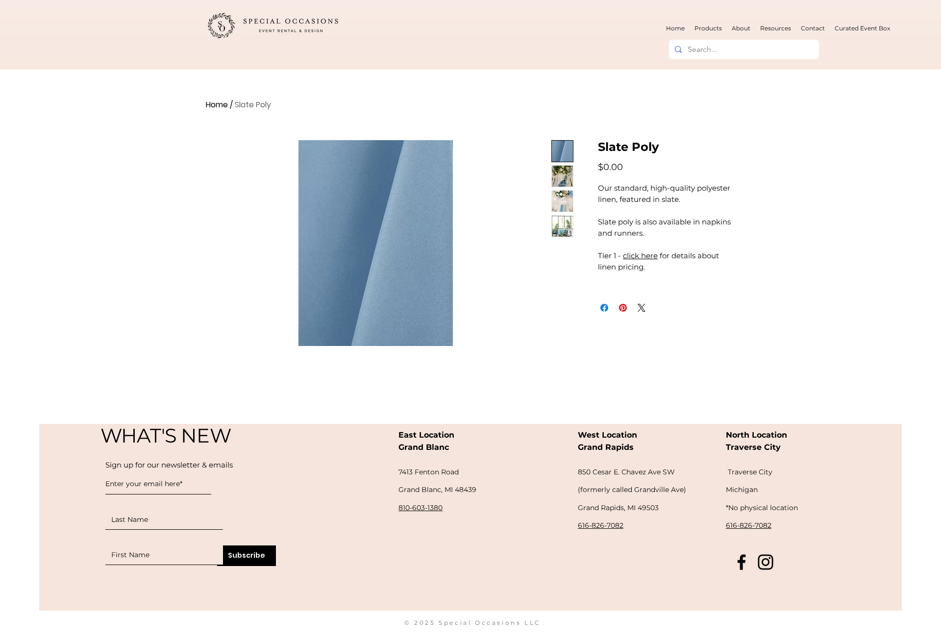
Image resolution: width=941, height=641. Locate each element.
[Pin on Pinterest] (623, 308)
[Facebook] (741, 562)
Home (217, 104)
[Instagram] (765, 562)
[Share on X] (641, 308)
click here (640, 255)
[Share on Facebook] (604, 308)
